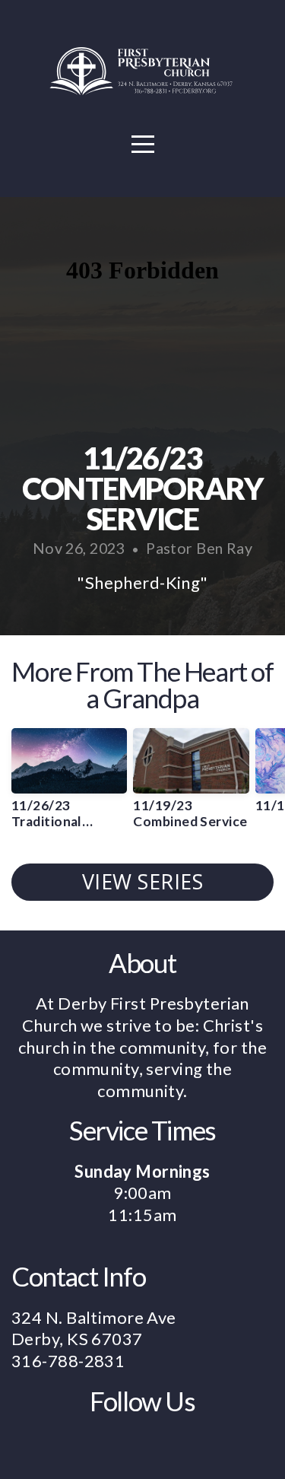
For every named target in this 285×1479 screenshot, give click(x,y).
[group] (69, 784)
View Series (143, 881)
